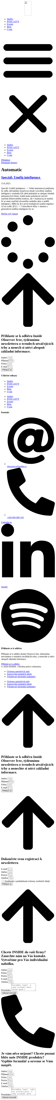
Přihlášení (5, 160)
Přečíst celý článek (9, 214)
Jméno (4, 357)
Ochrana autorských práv (18, 671)
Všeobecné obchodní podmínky (21, 676)
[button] (28, 87)
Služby (10, 19)
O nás (9, 29)
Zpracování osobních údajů (19, 674)
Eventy (10, 24)
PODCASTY (13, 21)
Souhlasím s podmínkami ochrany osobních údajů (27, 881)
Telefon (5, 878)
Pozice (4, 875)
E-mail (4, 366)
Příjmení (5, 360)
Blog (9, 27)
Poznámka (6, 990)
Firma (4, 363)
